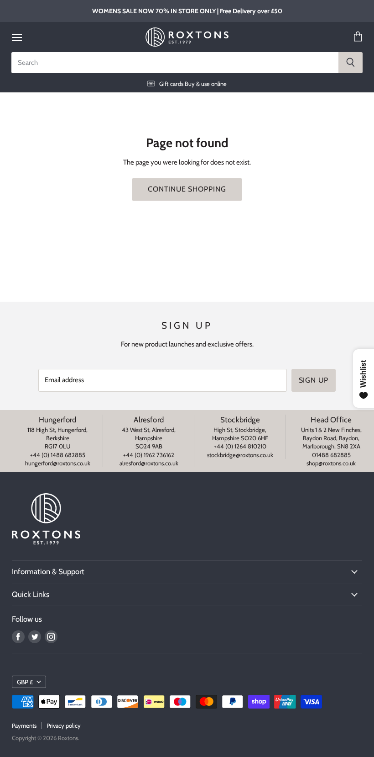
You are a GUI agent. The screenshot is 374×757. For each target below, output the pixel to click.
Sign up (314, 380)
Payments (24, 725)
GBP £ (25, 682)
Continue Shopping (187, 189)
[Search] (350, 62)
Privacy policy (64, 725)
